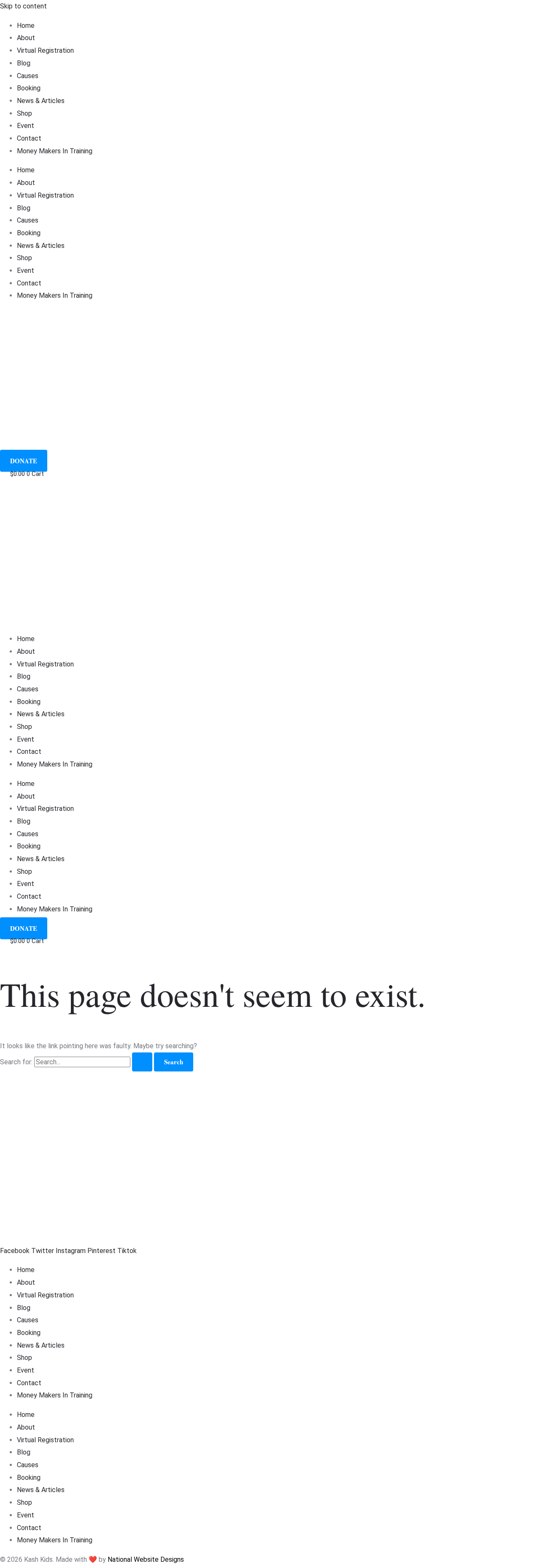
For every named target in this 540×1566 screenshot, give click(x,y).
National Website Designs (146, 1559)
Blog (23, 63)
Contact (29, 138)
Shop (24, 113)
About (26, 38)
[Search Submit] (142, 1061)
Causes (27, 76)
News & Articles (41, 101)
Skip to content (23, 6)
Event (25, 126)
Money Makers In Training (54, 151)
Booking (28, 88)
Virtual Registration (45, 50)
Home (26, 26)
